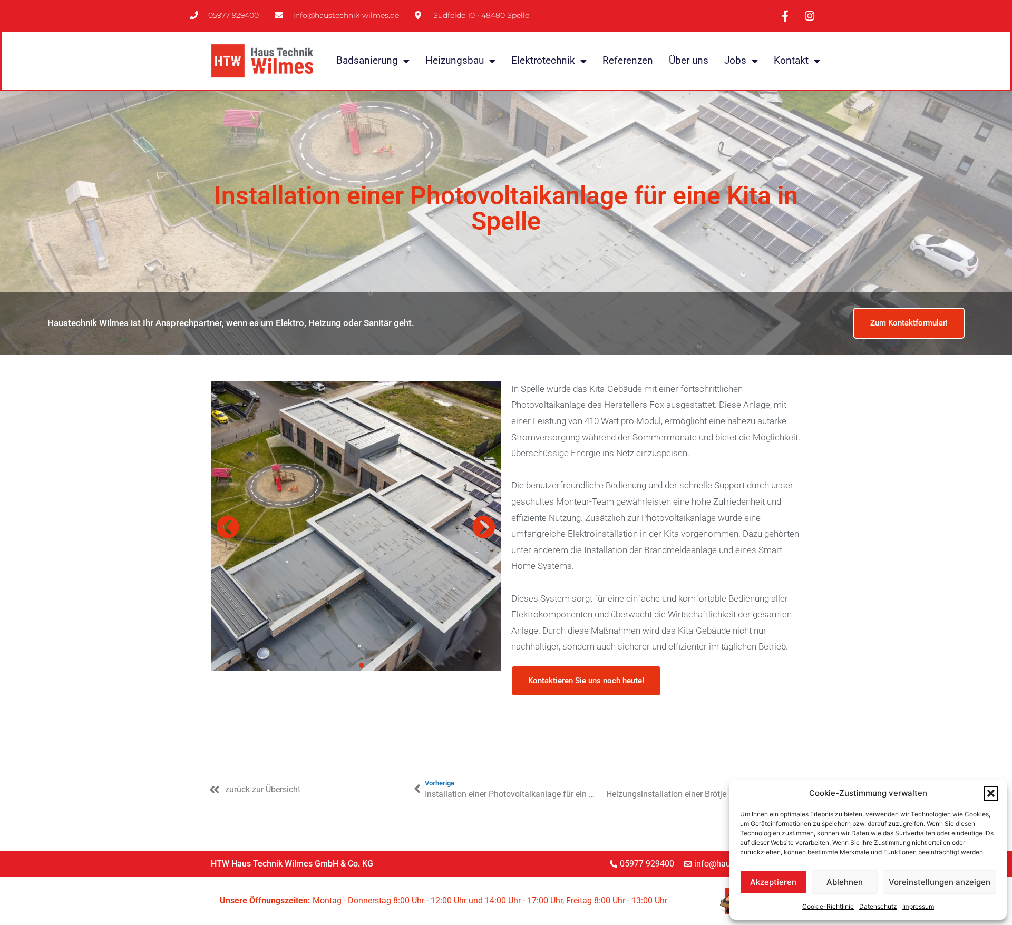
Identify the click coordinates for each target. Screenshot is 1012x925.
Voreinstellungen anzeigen (939, 882)
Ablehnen (844, 882)
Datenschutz (878, 906)
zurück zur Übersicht (262, 789)
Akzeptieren (773, 882)
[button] (991, 793)
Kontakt (791, 60)
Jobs (735, 60)
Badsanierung (367, 60)
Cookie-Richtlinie (828, 906)
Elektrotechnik (543, 60)
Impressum (918, 906)
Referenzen (627, 60)
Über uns (688, 60)
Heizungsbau (454, 60)
